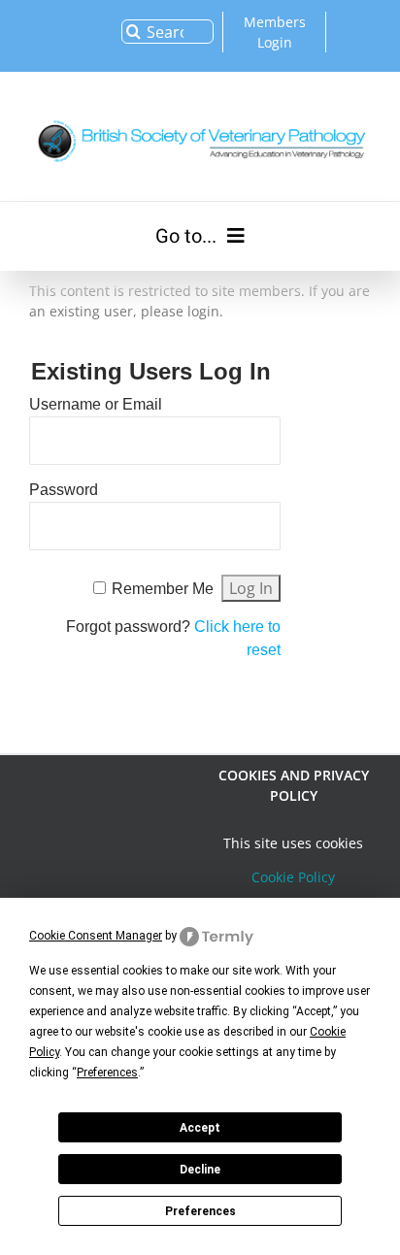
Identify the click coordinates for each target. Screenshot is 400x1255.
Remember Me (163, 588)
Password (63, 489)
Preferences (200, 1211)
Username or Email (95, 404)
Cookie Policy (293, 877)
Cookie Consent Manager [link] (95, 935)
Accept (200, 1128)
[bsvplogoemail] (200, 117)
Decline (200, 1169)
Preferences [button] (107, 1072)
